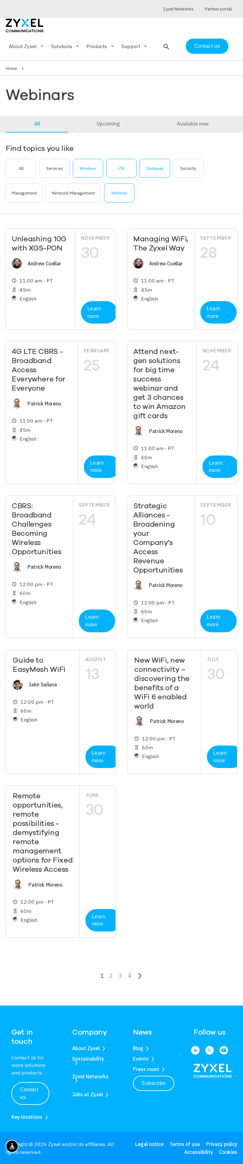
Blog (138, 1048)
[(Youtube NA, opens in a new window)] (224, 1050)
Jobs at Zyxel (87, 1094)
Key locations (26, 1117)
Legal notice (149, 1144)
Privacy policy (221, 1144)
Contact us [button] (29, 1093)
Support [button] (135, 46)
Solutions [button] (65, 46)
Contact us (207, 46)
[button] (166, 46)
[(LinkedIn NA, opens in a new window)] (195, 1050)
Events (141, 1059)
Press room (146, 1069)
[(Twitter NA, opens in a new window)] (209, 1050)
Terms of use (185, 1144)
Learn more (94, 312)
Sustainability (88, 1059)
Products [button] (100, 46)
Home (11, 68)
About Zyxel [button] (27, 46)
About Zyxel (86, 1048)
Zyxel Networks (90, 1076)
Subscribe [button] (153, 1083)
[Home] (24, 24)
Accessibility (198, 1152)
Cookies (228, 1152)
